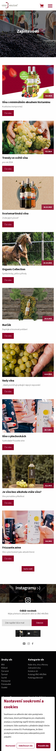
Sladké (4, 687)
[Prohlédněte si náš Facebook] (32, 643)
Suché (4, 678)
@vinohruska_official (28, 606)
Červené (5, 671)
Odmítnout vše (26, 745)
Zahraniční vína (34, 668)
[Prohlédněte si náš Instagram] (28, 643)
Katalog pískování (35, 678)
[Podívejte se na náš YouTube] (24, 643)
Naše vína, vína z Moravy (38, 664)
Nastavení (10, 745)
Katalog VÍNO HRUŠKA (37, 674)
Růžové (4, 668)
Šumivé (4, 674)
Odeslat (39, 622)
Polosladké (6, 684)
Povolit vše (43, 745)
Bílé (3, 664)
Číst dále (8, 113)
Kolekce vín (33, 671)
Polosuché (5, 681)
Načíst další (28, 569)
